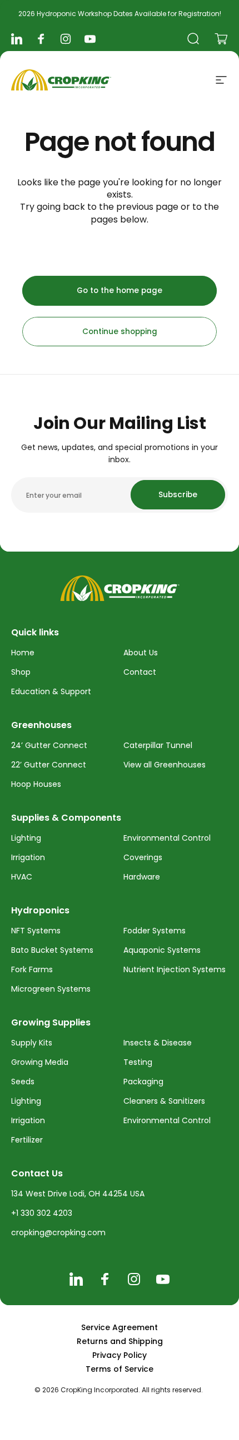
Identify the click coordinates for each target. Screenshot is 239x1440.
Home (22, 652)
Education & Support (51, 691)
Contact (139, 672)
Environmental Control (167, 837)
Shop (21, 672)
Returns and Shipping (120, 1341)
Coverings (142, 857)
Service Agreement (119, 1327)
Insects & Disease (157, 1042)
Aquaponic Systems (162, 950)
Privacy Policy (119, 1355)
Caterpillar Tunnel (157, 745)
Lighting (26, 837)
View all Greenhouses (164, 764)
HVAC (21, 876)
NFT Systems (36, 930)
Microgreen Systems (51, 988)
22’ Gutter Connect (48, 764)
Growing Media (39, 1062)
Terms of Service (119, 1369)
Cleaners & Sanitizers (164, 1100)
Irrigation (28, 857)
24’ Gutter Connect (49, 745)
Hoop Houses (36, 784)
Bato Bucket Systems (52, 950)
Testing (137, 1062)
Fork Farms (32, 969)
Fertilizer (27, 1139)
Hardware (141, 876)
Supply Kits (31, 1042)
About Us (140, 652)
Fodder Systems (154, 930)
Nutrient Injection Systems (174, 969)
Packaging (143, 1081)
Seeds (22, 1081)
